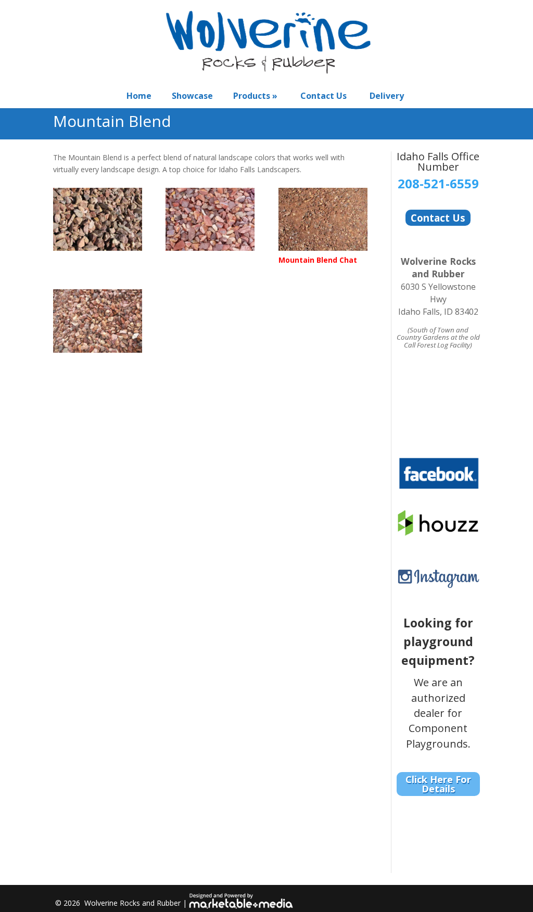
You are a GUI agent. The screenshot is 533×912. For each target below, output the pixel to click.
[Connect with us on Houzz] (438, 530)
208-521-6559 (438, 183)
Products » (255, 95)
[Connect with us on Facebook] (438, 484)
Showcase (192, 95)
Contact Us (323, 95)
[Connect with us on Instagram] (438, 582)
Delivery (387, 95)
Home (138, 95)
